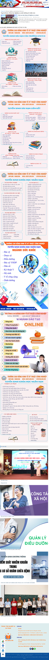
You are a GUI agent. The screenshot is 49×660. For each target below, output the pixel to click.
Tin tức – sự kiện (20, 655)
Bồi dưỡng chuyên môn (29, 654)
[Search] (47, 4)
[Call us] (35, 649)
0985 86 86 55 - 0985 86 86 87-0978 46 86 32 (33, 634)
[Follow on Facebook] (30, 649)
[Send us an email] (33, 649)
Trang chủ (3, 11)
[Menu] (1, 4)
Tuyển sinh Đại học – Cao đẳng (41, 654)
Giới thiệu (8, 654)
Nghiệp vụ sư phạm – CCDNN (17, 654)
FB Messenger (3, 647)
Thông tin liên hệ (28, 655)
